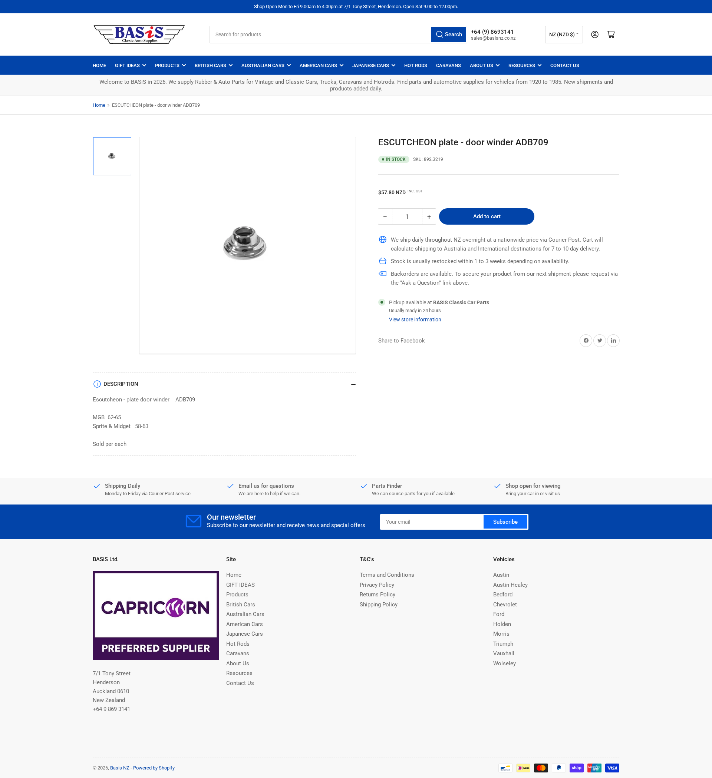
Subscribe (505, 522)
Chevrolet (505, 604)
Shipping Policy (379, 604)
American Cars (318, 65)
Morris (501, 633)
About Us (481, 65)
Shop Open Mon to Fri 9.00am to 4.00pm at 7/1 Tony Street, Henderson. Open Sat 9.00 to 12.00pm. (356, 6)
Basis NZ (119, 768)
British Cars (210, 65)
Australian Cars (262, 65)
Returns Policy (377, 594)
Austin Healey (510, 585)
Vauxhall (503, 653)
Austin (501, 575)
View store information (415, 319)
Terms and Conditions (387, 575)
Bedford (502, 594)
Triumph (503, 643)
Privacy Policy (377, 585)
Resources (521, 65)
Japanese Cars (370, 65)
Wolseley (504, 663)
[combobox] (338, 34)
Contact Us (564, 65)
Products (167, 65)
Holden (502, 624)
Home (99, 65)
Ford (498, 614)
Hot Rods (415, 65)
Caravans (448, 65)
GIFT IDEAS (127, 65)
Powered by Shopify (154, 768)
